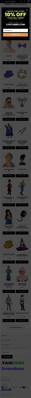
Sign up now (16, 35)
